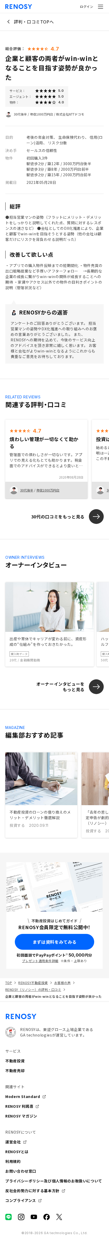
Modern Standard (22, 1096)
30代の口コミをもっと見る (58, 516)
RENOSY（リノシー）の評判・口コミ (33, 989)
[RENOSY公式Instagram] (21, 1217)
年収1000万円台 (41, 114)
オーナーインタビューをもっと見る (60, 687)
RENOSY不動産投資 (33, 982)
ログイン (86, 6)
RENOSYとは (17, 1151)
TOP (8, 982)
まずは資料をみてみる (54, 942)
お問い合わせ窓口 (20, 1171)
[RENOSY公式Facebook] (46, 1217)
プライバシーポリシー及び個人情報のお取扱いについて (53, 1180)
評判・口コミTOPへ (34, 21)
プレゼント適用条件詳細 (40, 960)
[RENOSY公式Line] (8, 1217)
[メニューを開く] (100, 6)
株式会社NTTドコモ (70, 114)
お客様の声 (62, 982)
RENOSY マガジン (21, 1116)
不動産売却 (15, 1070)
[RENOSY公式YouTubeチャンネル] (34, 1217)
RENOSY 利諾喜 (19, 1106)
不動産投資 (15, 1060)
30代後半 (20, 114)
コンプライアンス (20, 1200)
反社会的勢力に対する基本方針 (32, 1190)
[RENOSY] (54, 1016)
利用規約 (13, 1161)
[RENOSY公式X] (59, 1217)
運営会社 (13, 1141)
